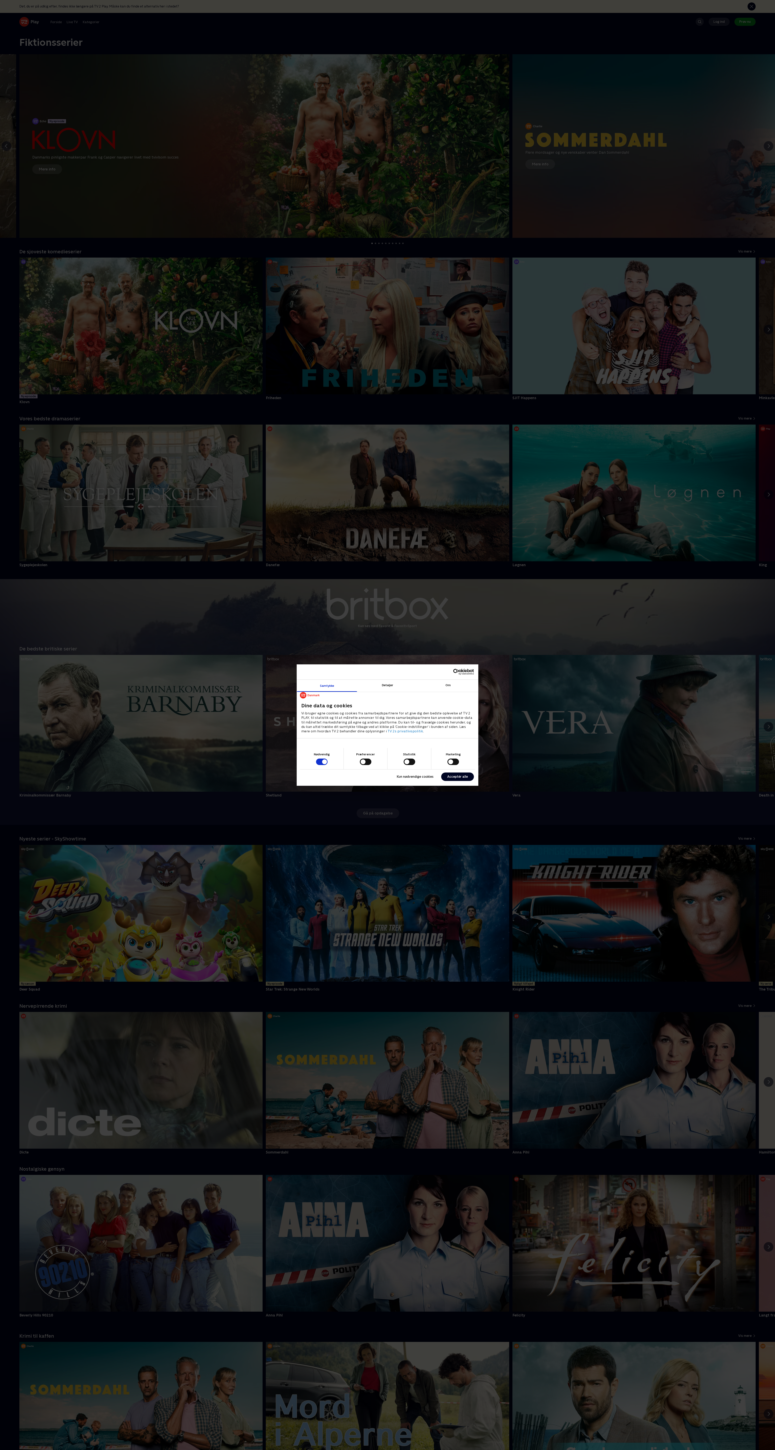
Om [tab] (448, 685)
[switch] (365, 762)
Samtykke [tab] (327, 685)
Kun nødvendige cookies (415, 777)
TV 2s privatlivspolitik (405, 731)
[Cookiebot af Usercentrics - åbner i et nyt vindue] (456, 672)
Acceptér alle (457, 777)
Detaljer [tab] (387, 685)
